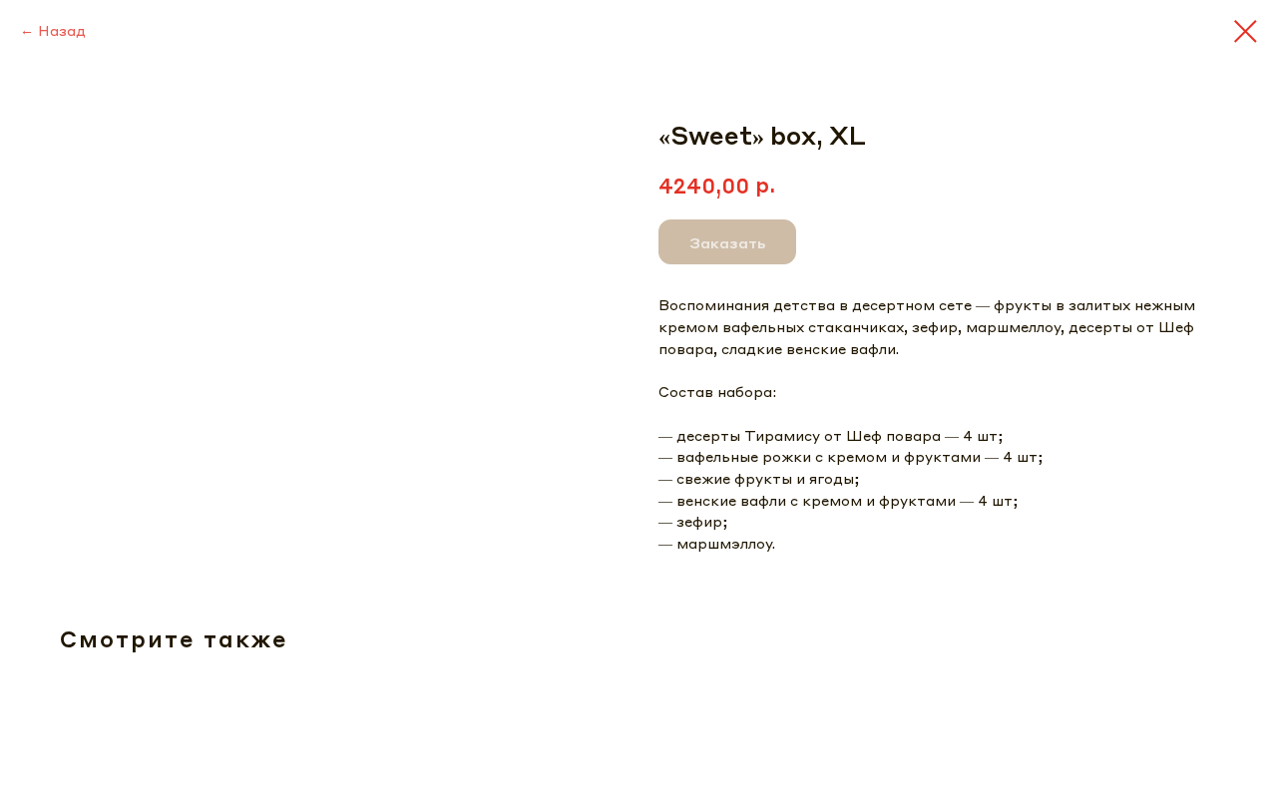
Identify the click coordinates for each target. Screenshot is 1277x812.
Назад (62, 30)
